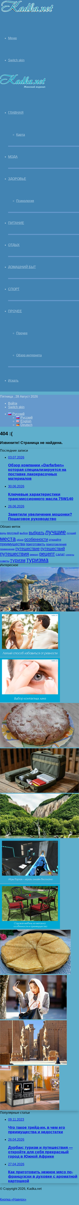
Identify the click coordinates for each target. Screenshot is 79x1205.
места (8, 538)
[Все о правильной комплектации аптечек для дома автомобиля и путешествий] (39, 791)
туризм (18, 560)
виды (3, 533)
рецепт (47, 553)
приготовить (35, 544)
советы (4, 561)
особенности (36, 539)
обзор (20, 539)
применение (7, 549)
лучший (71, 533)
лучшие (55, 532)
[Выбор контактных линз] (30, 701)
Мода (13, 156)
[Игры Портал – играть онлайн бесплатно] (30, 882)
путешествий (53, 548)
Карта (20, 134)
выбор (24, 533)
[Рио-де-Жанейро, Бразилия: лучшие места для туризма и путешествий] (39, 610)
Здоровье (17, 178)
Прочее (15, 311)
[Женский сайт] (27, 13)
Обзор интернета (29, 355)
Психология (25, 201)
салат (60, 554)
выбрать (36, 532)
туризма (37, 560)
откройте (55, 539)
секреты (70, 554)
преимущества (12, 544)
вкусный (13, 533)
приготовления (56, 544)
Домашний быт (22, 267)
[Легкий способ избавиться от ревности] (30, 655)
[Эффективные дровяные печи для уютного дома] (29, 1109)
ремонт (34, 554)
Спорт (13, 289)
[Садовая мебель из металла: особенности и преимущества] (30, 927)
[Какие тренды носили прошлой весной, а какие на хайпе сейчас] (33, 1018)
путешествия (14, 553)
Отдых (14, 245)
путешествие (27, 548)
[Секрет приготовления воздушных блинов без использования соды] (35, 973)
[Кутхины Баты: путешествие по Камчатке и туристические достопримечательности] (39, 837)
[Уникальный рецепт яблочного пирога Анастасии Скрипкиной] (39, 746)
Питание (16, 223)
